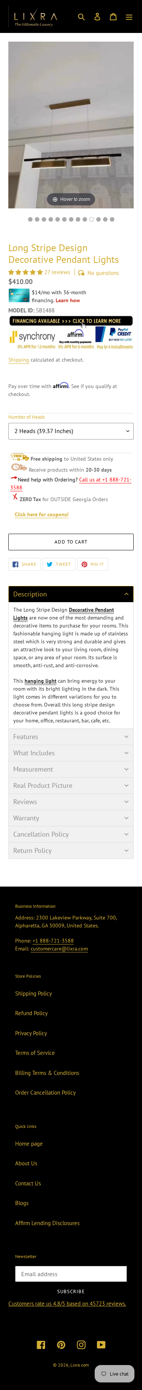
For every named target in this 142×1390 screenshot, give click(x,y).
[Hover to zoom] (71, 124)
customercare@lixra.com (59, 948)
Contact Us (28, 1183)
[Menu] (129, 16)
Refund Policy (31, 1013)
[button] (26, 272)
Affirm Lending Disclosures (47, 1223)
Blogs (21, 1203)
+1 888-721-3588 (53, 940)
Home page (29, 1143)
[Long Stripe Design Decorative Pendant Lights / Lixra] (30, 219)
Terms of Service (35, 1052)
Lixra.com (79, 1365)
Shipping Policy (33, 993)
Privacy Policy (31, 1033)
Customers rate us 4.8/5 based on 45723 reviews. (67, 1303)
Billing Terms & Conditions (47, 1072)
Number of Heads (26, 417)
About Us (26, 1163)
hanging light (40, 680)
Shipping (18, 359)
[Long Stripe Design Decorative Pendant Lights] (91, 219)
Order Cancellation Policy (45, 1092)
